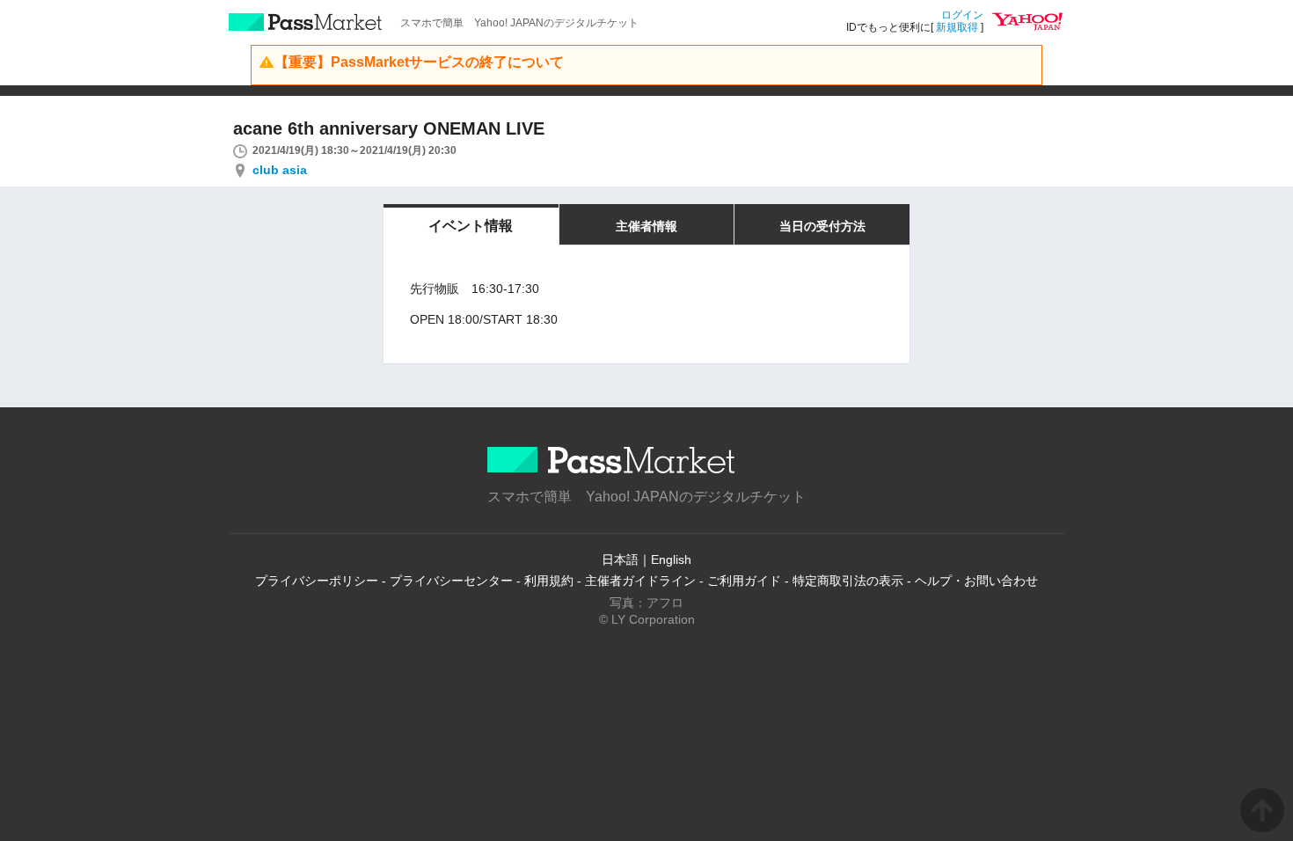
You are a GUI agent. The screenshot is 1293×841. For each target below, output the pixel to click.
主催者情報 (646, 226)
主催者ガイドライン (640, 581)
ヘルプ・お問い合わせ (976, 581)
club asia (279, 170)
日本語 (620, 559)
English (671, 559)
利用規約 (548, 581)
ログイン (962, 15)
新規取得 (957, 27)
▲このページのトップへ (1262, 810)
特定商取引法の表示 (848, 581)
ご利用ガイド (744, 581)
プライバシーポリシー (316, 581)
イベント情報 (470, 225)
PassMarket (306, 22)
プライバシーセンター (451, 581)
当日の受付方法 (822, 226)
